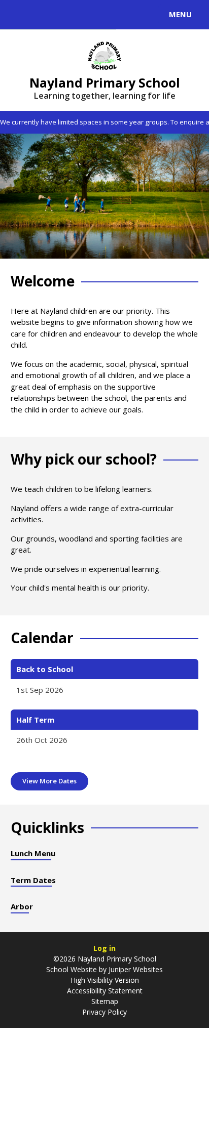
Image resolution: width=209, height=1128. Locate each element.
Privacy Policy (104, 1012)
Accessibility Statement (105, 990)
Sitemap (104, 1001)
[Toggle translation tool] (44, 14)
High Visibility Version (105, 980)
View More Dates (49, 780)
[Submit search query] (124, 13)
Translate (84, 16)
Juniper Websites (136, 969)
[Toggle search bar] (19, 14)
